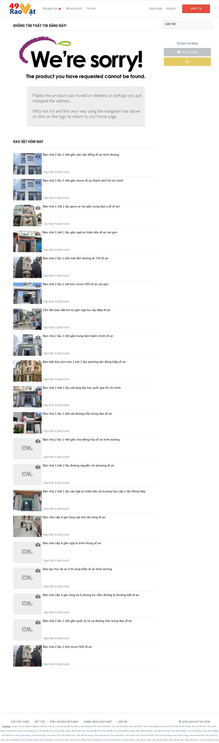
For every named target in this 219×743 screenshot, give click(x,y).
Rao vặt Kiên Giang (30, 740)
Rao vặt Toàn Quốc (120, 726)
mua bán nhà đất (63, 726)
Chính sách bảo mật (98, 721)
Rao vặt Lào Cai (192, 740)
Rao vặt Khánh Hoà (13, 740)
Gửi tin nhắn (189, 52)
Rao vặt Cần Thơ (199, 726)
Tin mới (91, 8)
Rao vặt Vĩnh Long (14, 731)
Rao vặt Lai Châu (62, 740)
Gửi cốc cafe (20, 721)
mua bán (51, 726)
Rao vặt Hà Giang (23, 735)
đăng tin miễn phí (40, 726)
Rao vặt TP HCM (166, 726)
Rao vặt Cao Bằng (210, 731)
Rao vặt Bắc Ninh (94, 731)
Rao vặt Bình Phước (144, 731)
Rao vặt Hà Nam (39, 735)
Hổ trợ (40, 721)
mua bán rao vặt (77, 726)
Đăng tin (196, 8)
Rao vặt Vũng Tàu (30, 731)
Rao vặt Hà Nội (136, 726)
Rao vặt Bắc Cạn (45, 731)
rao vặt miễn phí (25, 726)
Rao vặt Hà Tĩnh (68, 735)
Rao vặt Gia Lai (8, 735)
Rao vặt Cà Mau (195, 731)
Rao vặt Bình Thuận (162, 731)
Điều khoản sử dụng (64, 721)
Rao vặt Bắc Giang (62, 731)
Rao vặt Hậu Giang (180, 735)
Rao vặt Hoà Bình (197, 735)
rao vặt (14, 726)
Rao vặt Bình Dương (126, 731)
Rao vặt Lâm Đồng (78, 740)
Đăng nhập (155, 8)
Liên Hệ (122, 721)
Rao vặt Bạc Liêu (78, 731)
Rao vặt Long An (207, 740)
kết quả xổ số (90, 726)
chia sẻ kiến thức (104, 726)
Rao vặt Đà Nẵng (150, 726)
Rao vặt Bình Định (179, 731)
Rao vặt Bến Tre (109, 731)
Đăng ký (171, 8)
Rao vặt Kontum (47, 740)
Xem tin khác (189, 43)
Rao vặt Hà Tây (54, 735)
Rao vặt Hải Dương (84, 735)
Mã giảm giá (50, 8)
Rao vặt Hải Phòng (183, 726)
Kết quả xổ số (74, 8)
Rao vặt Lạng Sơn (176, 740)
